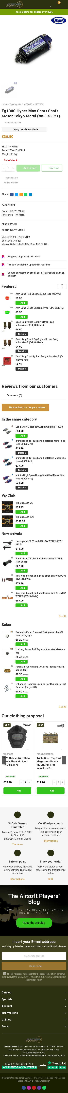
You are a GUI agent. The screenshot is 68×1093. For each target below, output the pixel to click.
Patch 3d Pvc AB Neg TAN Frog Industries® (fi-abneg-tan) (41, 668)
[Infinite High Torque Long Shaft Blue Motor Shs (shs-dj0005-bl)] (7, 462)
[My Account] (64, 4)
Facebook (12, 194)
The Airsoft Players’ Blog (34, 899)
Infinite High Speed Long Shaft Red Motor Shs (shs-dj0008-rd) (40, 477)
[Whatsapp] (44, 1088)
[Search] (44, 4)
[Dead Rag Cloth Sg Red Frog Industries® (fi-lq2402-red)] (7, 360)
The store (17, 844)
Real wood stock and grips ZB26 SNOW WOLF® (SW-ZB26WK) (41, 577)
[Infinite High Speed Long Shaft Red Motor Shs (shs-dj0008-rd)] (7, 479)
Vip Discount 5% (24, 503)
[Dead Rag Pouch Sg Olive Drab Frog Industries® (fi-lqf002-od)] (7, 326)
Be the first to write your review (27, 407)
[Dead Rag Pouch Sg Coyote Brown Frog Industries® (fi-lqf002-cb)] (7, 343)
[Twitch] (39, 1088)
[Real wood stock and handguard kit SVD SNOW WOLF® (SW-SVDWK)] (7, 597)
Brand (5, 211)
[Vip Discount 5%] (7, 507)
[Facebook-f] (24, 1088)
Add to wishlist (11, 182)
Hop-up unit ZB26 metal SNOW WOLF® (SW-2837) (39, 543)
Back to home (59, 104)
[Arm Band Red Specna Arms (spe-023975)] (7, 298)
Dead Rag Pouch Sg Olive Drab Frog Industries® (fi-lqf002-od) (35, 324)
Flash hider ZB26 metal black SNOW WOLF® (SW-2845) (39, 560)
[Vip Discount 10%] (7, 521)
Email (21, 194)
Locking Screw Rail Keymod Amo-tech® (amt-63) (40, 651)
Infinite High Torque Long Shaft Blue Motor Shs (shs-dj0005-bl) (41, 460)
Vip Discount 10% (25, 517)
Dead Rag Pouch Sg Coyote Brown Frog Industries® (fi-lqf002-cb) (37, 341)
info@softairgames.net (34, 1053)
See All (62, 616)
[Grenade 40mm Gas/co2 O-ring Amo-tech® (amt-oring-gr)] (7, 636)
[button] (60, 286)
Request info (11, 177)
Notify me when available (26, 129)
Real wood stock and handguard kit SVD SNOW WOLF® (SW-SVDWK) (41, 595)
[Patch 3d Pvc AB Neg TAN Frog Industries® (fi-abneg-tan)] (7, 671)
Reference (7, 214)
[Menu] (3, 4)
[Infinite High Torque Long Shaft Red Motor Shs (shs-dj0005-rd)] (7, 445)
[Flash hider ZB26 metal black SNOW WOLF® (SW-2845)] (7, 562)
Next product (63, 104)
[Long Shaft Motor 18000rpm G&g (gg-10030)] (7, 431)
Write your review (13, 122)
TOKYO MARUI (17, 150)
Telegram (30, 194)
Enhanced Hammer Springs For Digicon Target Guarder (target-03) (41, 686)
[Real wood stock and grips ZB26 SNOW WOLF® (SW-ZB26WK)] (7, 580)
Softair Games (25, 1078)
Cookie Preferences (56, 1078)
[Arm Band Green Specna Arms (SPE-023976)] (7, 312)
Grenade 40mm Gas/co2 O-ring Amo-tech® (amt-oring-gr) (39, 634)
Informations (51, 841)
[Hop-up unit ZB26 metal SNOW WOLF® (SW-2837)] (7, 545)
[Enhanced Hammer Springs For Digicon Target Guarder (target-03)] (7, 688)
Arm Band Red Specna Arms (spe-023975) (38, 294)
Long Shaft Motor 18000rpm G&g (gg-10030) (40, 426)
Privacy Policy (35, 980)
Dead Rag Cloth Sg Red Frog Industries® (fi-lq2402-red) (39, 358)
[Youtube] (34, 1088)
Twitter (16, 194)
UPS (50, 879)
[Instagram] (29, 1088)
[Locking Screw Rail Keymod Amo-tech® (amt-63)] (7, 653)
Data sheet (8, 205)
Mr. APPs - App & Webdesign (37, 1081)
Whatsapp (25, 194)
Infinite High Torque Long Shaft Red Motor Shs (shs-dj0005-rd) (40, 442)
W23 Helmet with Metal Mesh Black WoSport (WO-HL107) (16, 761)
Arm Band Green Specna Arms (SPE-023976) (40, 308)
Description (9, 224)
